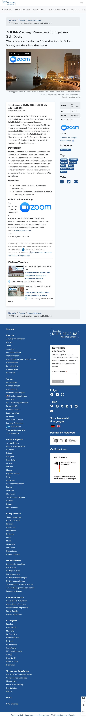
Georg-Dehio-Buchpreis (16, 604)
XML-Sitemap (12, 704)
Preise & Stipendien (15, 597)
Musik (8, 541)
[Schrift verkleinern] (83, 709)
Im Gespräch (11, 634)
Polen (8, 477)
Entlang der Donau (14, 591)
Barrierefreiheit (17, 715)
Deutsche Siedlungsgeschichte (19, 674)
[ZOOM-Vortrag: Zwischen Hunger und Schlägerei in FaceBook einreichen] (63, 182)
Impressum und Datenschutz (37, 715)
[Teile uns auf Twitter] (52, 406)
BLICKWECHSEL (13, 520)
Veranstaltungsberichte (15, 430)
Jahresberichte (12, 366)
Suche (9, 697)
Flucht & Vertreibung (14, 684)
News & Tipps (12, 661)
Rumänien (10, 480)
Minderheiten (11, 681)
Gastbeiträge (11, 688)
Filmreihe (10, 416)
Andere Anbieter (13, 554)
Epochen (9, 624)
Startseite (10, 329)
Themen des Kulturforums (17, 671)
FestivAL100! (11, 406)
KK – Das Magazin (14, 651)
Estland (9, 453)
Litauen (9, 470)
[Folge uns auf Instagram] (63, 395)
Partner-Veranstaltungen (16, 577)
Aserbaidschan (12, 443)
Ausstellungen (39, 10)
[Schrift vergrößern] (83, 705)
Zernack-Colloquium (14, 423)
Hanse (63, 166)
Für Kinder (10, 547)
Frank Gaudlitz (12, 611)
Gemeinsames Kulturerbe (16, 678)
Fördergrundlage (13, 574)
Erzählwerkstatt (12, 413)
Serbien (9, 487)
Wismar (63, 172)
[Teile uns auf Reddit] (77, 406)
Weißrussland (12, 507)
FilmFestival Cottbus (14, 419)
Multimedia (10, 544)
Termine (9, 379)
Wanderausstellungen (59, 10)
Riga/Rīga (73, 163)
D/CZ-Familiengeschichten (17, 403)
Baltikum (64, 163)
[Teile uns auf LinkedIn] (67, 406)
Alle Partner (11, 567)
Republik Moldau (13, 473)
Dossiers (9, 691)
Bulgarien (10, 449)
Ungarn (9, 504)
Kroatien (9, 463)
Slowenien (10, 494)
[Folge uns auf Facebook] (52, 395)
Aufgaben (10, 349)
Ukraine (9, 500)
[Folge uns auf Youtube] (58, 395)
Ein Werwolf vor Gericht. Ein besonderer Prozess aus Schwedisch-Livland (37, 275)
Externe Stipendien (14, 614)
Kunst (8, 537)
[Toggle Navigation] (81, 3)
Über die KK (11, 658)
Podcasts (10, 534)
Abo (8, 654)
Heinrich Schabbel (67, 169)
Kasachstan (11, 460)
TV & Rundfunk (12, 433)
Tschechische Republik (15, 497)
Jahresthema (6, 10)
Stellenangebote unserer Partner (19, 584)
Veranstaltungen (22, 10)
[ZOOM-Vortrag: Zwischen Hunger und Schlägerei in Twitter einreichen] (70, 182)
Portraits (10, 641)
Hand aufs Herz (13, 637)
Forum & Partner (13, 560)
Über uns (10, 335)
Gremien (9, 342)
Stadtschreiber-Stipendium (17, 607)
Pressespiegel (12, 369)
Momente (10, 631)
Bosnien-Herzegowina (15, 446)
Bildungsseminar (13, 409)
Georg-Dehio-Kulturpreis (16, 601)
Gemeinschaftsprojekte (15, 564)
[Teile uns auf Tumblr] (72, 406)
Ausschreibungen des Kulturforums (21, 359)
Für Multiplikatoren (59, 715)
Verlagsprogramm (13, 517)
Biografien (10, 665)
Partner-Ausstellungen (15, 581)
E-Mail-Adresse (59, 372)
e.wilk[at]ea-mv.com (22, 230)
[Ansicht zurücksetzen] (83, 712)
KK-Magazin (11, 620)
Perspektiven (11, 627)
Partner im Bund (13, 571)
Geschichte (73, 160)
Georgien (10, 456)
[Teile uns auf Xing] (62, 406)
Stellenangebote (13, 356)
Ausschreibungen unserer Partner (20, 588)
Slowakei (10, 490)
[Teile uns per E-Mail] (52, 411)
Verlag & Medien (13, 513)
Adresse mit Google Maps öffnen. (68, 139)
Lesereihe (75, 10)
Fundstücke (11, 648)
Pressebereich (12, 362)
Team (8, 345)
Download (10, 373)
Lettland (64, 160)
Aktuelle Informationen (15, 339)
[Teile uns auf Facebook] (58, 406)
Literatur (9, 524)
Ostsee (71, 166)
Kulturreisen (11, 530)
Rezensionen (11, 551)
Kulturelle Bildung (13, 352)
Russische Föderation (15, 483)
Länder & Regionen (14, 439)
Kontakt (71, 715)
